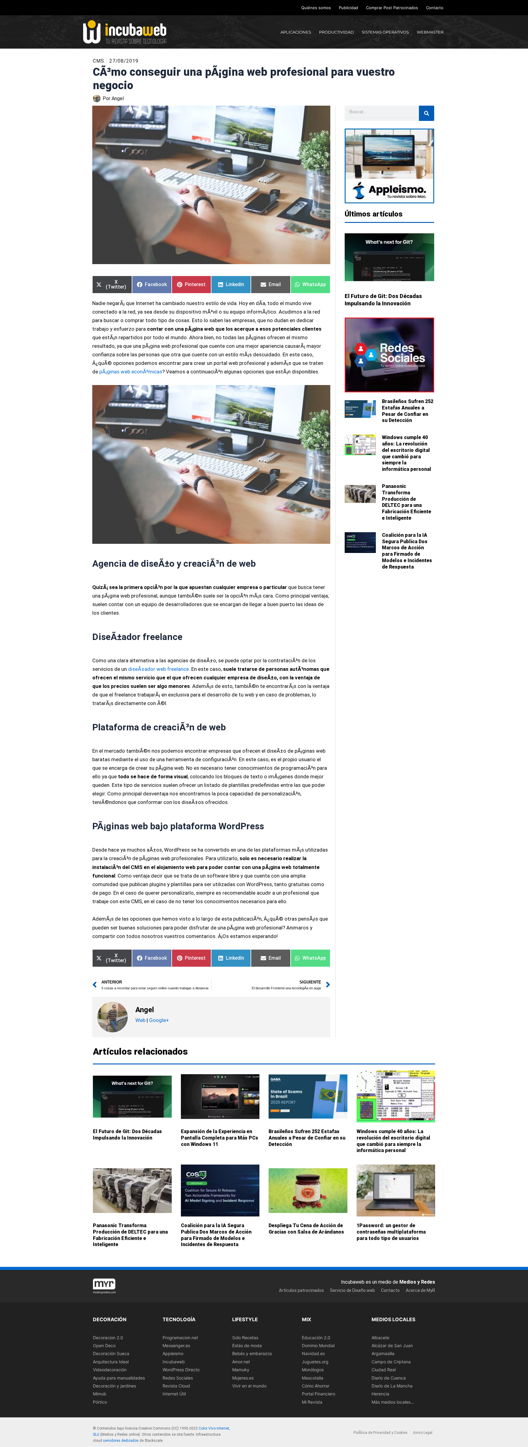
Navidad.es (313, 1353)
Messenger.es (176, 1345)
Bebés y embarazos (252, 1353)
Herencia (380, 1394)
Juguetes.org (315, 1361)
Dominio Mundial (318, 1345)
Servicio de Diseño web (352, 1290)
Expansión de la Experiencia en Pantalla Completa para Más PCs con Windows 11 (219, 1138)
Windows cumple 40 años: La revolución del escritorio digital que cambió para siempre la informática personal (406, 453)
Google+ (158, 1020)
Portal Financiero (318, 1394)
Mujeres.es (243, 1377)
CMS (98, 61)
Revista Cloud (176, 1385)
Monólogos (313, 1369)
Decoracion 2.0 (108, 1337)
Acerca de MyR (420, 1290)
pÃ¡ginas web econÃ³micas (130, 372)
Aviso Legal (422, 1433)
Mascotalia (312, 1377)
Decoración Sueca (111, 1353)
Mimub (99, 1394)
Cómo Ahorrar (315, 1385)
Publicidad (348, 7)
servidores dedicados (121, 1440)
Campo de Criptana (391, 1361)
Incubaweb (174, 1361)
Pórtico (100, 1402)
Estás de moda (247, 1345)
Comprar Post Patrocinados (392, 7)
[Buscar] (426, 113)
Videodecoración (110, 1369)
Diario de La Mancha (392, 1385)
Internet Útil (174, 1394)
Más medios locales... (393, 1402)
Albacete (380, 1337)
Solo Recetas (245, 1337)
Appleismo (173, 1353)
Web (140, 1020)
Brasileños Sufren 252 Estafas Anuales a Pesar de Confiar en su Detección (407, 410)
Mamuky (240, 1369)
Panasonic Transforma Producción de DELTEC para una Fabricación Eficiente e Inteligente (406, 502)
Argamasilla (383, 1353)
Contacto (434, 7)
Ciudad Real (384, 1369)
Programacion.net (180, 1337)
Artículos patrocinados (301, 1290)
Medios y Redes (417, 1282)
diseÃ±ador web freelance (158, 669)
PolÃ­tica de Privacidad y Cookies (381, 1433)
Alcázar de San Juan (392, 1345)
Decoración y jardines (114, 1385)
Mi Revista (312, 1402)
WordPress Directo (181, 1369)
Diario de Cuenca (389, 1377)
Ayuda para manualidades (119, 1377)
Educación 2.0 (316, 1337)
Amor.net (241, 1361)
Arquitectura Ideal (111, 1361)
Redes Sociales (178, 1377)
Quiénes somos (316, 7)
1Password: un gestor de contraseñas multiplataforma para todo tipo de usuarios (391, 1232)
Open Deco (104, 1345)
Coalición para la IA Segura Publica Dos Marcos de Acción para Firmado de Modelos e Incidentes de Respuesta (407, 551)
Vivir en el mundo (249, 1385)
